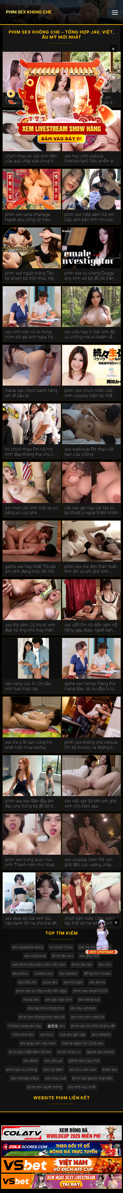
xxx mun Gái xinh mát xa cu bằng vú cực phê (31, 510)
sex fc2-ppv (73, 982)
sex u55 (104, 964)
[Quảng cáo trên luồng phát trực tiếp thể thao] (61, 1181)
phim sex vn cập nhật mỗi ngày (41, 991)
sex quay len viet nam (38, 1043)
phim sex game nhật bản (92, 1078)
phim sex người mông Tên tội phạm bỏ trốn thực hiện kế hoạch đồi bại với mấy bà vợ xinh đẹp (31, 276)
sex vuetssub (35, 956)
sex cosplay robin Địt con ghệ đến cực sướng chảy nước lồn (88, 862)
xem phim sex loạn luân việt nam (38, 964)
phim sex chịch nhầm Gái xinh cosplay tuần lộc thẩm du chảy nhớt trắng (90, 393)
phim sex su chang (21, 1069)
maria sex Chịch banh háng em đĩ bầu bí (31, 393)
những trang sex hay (24, 1026)
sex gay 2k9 (89, 956)
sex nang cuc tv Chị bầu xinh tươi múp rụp (28, 686)
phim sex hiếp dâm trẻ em (30, 1052)
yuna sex (50, 982)
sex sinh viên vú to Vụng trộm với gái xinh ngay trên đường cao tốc (30, 334)
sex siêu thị (27, 982)
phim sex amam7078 (90, 991)
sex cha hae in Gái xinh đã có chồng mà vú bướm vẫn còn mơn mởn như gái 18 (89, 334)
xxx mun (46, 1034)
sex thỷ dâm (53, 1069)
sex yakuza (53, 1060)
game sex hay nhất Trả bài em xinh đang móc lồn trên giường (30, 569)
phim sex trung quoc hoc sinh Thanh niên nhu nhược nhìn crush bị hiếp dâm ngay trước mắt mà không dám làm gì (31, 862)
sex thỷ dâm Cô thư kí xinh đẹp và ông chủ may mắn (30, 627)
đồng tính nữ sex (97, 973)
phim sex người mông (44, 1087)
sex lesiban (68, 973)
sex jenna (97, 982)
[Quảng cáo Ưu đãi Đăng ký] (61, 1149)
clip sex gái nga (72, 1034)
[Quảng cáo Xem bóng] (61, 1132)
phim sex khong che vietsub (41, 1017)
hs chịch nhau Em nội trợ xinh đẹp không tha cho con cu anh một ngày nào (31, 452)
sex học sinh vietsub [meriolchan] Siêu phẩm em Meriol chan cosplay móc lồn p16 (90, 159)
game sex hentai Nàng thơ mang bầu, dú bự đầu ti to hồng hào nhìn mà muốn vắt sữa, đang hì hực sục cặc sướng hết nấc (91, 686)
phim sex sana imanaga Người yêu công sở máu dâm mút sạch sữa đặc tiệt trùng (30, 217)
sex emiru (20, 973)
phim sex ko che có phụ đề (93, 1026)
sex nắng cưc (89, 999)
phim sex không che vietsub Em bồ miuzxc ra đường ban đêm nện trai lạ (91, 745)
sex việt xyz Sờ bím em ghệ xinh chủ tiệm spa (90, 803)
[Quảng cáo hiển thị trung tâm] (61, 100)
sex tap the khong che (45, 1008)
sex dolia (30, 1060)
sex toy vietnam (83, 1008)
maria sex (31, 999)
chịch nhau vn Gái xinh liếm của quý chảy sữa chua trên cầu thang (32, 159)
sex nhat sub (55, 1078)
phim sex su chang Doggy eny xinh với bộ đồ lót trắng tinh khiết (90, 276)
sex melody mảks (25, 1078)
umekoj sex (43, 973)
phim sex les (82, 964)
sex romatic (101, 1034)
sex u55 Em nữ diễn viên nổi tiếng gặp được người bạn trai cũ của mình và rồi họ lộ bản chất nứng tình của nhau (91, 627)
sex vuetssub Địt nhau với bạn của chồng (88, 452)
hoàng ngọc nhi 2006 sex (82, 1043)
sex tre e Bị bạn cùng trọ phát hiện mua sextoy (28, 745)
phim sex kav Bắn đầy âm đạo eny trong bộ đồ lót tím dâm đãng (31, 803)
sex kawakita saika (27, 947)
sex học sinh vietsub (87, 1017)
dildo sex (109, 1069)
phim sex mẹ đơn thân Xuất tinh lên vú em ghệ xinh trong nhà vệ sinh (90, 569)
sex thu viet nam (82, 1069)
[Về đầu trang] (110, 1186)
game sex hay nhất (84, 1060)
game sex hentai (100, 1052)
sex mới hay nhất (82, 1087)
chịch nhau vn (69, 1052)
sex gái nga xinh (58, 999)
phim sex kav (62, 956)
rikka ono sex (23, 1034)
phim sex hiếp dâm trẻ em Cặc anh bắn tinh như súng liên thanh (90, 217)
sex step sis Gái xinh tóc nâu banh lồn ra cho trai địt (31, 921)
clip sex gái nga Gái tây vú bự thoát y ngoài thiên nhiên (91, 510)
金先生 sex (56, 1026)
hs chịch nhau (61, 947)
